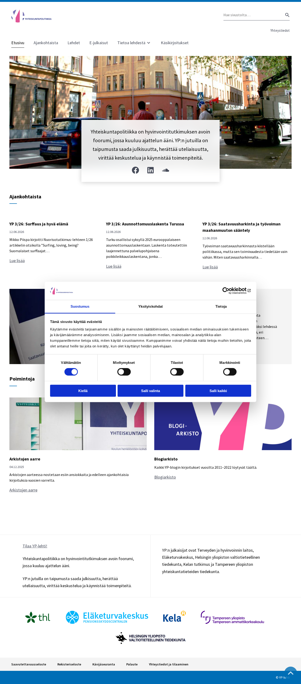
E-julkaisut (98, 42)
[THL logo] (37, 617)
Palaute (132, 664)
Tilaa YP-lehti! (35, 546)
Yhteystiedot (280, 30)
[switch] (124, 372)
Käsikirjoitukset (175, 42)
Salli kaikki (218, 391)
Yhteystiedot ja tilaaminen (168, 664)
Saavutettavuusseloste (28, 664)
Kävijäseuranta (103, 664)
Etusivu (17, 42)
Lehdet (73, 42)
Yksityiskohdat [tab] (150, 306)
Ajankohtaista (46, 42)
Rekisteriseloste (69, 664)
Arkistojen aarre (24, 490)
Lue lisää (18, 261)
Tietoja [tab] (221, 306)
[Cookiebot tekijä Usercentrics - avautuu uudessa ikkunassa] (230, 290)
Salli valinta (150, 391)
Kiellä (82, 391)
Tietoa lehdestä (131, 42)
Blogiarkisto (166, 477)
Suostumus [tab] (80, 306)
